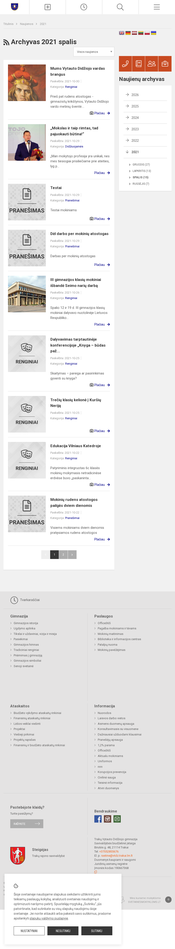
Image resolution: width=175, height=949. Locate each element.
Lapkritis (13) (142, 171)
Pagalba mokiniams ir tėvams (117, 628)
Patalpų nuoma (107, 644)
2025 (135, 106)
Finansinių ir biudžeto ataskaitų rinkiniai (39, 745)
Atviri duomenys (108, 788)
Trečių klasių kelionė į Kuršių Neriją (75, 403)
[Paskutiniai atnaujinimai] (84, 7)
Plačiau (99, 113)
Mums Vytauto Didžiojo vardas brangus (77, 71)
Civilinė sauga (107, 777)
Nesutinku (63, 931)
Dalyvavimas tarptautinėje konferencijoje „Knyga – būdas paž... (78, 345)
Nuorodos (104, 713)
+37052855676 (108, 851)
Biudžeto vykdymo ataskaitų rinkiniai (37, 713)
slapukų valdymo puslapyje (49, 918)
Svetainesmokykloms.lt (144, 902)
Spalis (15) (140, 177)
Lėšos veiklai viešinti (27, 723)
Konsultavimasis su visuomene (118, 729)
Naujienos (27, 24)
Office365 (104, 623)
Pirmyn (72, 554)
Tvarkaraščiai (29, 600)
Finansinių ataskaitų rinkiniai (32, 718)
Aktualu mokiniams (110, 756)
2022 (135, 140)
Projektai (19, 729)
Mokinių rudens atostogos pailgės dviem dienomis (74, 502)
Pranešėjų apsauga (110, 739)
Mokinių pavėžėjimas (111, 650)
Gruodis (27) (141, 164)
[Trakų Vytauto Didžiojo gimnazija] (14, 6)
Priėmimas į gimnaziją (28, 655)
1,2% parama (106, 745)
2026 (135, 95)
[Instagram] (107, 819)
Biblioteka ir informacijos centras (119, 639)
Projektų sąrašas (25, 739)
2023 (135, 129)
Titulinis (8, 24)
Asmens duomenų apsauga (116, 723)
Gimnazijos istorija (26, 623)
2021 (43, 24)
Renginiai (71, 86)
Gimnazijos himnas (26, 644)
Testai (56, 187)
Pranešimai (72, 200)
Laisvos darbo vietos (111, 718)
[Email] (117, 819)
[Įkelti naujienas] (47, 7)
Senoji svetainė (23, 666)
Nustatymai (29, 931)
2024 (135, 118)
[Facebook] (98, 819)
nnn (100, 766)
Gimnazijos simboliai (27, 660)
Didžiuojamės (74, 146)
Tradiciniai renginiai (26, 650)
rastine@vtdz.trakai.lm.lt (117, 855)
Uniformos (105, 761)
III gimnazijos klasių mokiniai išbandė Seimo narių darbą (75, 282)
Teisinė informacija (110, 782)
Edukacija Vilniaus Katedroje (75, 446)
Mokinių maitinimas (110, 634)
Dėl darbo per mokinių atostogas (79, 233)
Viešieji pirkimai (24, 734)
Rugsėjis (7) (141, 183)
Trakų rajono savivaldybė (48, 856)
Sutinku (96, 931)
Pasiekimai (21, 639)
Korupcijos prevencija (112, 772)
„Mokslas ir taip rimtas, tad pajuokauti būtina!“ (74, 131)
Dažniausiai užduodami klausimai (120, 734)
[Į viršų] (168, 899)
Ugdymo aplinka (24, 628)
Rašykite (19, 823)
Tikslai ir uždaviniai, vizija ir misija (35, 634)
